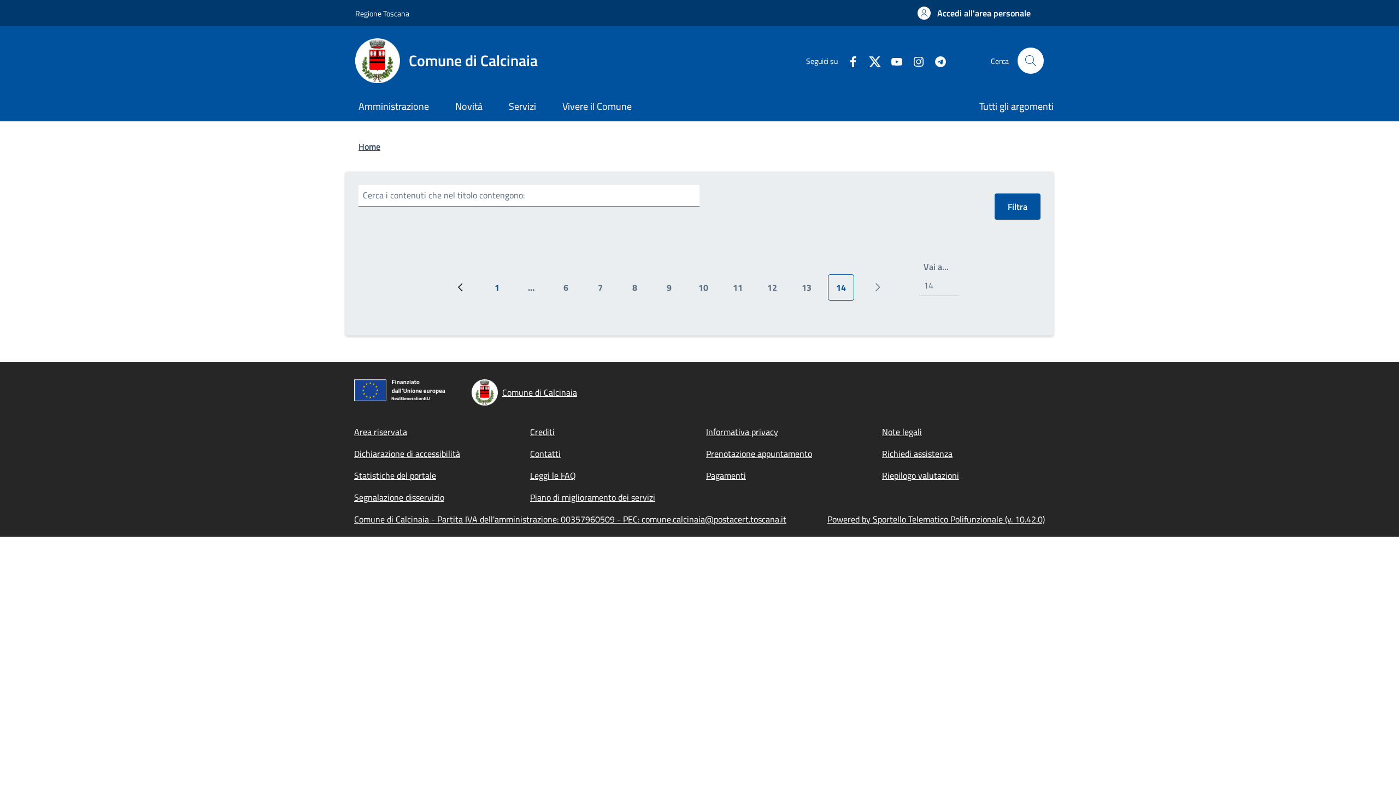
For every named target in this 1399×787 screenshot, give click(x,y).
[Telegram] (936, 60)
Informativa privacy (742, 431)
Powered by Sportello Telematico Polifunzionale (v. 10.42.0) (936, 519)
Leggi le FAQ (553, 475)
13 (811, 291)
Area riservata (380, 431)
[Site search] (1031, 61)
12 (776, 291)
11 (742, 291)
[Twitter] (870, 60)
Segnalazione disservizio (399, 497)
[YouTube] (892, 60)
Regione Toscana (382, 13)
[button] (974, 13)
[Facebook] (849, 60)
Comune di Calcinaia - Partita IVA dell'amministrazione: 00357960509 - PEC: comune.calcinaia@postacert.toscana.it (570, 519)
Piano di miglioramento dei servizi (592, 497)
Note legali (902, 431)
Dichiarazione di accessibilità (407, 453)
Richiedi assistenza (917, 453)
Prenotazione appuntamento (759, 453)
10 (707, 291)
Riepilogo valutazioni (920, 475)
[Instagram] (914, 60)
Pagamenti (726, 475)
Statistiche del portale (395, 475)
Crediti (542, 431)
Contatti (545, 453)
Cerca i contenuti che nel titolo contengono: (444, 195)
